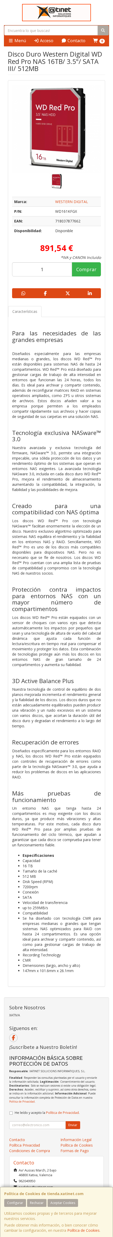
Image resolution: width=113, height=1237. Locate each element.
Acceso (46, 40)
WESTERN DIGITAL (71, 201)
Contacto (75, 40)
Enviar (72, 1125)
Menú (19, 40)
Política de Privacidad (22, 1101)
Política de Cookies (83, 1230)
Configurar (15, 1203)
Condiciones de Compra (29, 1150)
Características (24, 311)
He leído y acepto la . (47, 1112)
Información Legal (75, 1139)
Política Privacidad (24, 1145)
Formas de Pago (74, 1150)
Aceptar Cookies (62, 1203)
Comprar (86, 269)
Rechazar (37, 1203)
